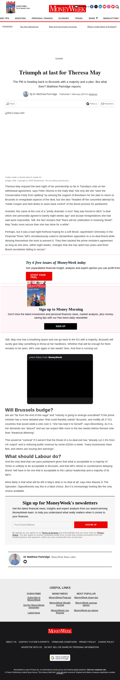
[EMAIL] (25, 561)
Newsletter (109, 103)
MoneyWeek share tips (86, 597)
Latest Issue (34, 613)
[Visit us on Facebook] (92, 6)
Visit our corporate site (96, 670)
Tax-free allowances (29, 26)
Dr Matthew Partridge (45, 94)
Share (12, 103)
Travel (79, 18)
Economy (64, 18)
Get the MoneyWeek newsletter (33, 606)
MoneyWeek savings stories (86, 604)
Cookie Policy (106, 642)
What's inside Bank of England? (102, 26)
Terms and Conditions (64, 642)
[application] (60, 379)
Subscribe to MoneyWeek (33, 598)
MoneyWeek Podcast (60, 597)
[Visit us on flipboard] (113, 6)
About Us (11, 642)
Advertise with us (31, 647)
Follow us (93, 103)
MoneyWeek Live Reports (60, 611)
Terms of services (50, 533)
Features (93, 94)
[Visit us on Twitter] (96, 6)
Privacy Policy (87, 642)
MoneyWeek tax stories (86, 610)
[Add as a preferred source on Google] (60, 657)
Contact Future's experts (34, 642)
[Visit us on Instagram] (108, 6)
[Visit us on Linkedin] (100, 6)
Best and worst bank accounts (63, 26)
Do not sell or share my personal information (71, 647)
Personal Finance (42, 18)
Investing (20, 18)
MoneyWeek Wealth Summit (59, 604)
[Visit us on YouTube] (104, 6)
